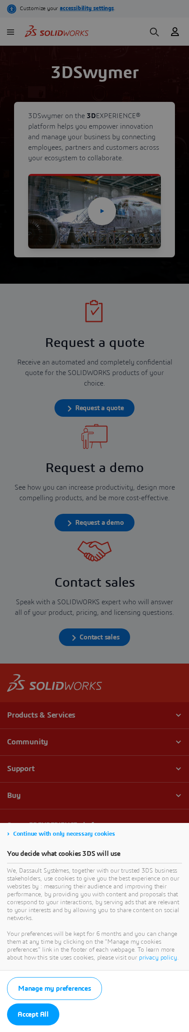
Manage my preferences (54, 988)
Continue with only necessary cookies (64, 834)
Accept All (33, 1014)
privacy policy (158, 958)
